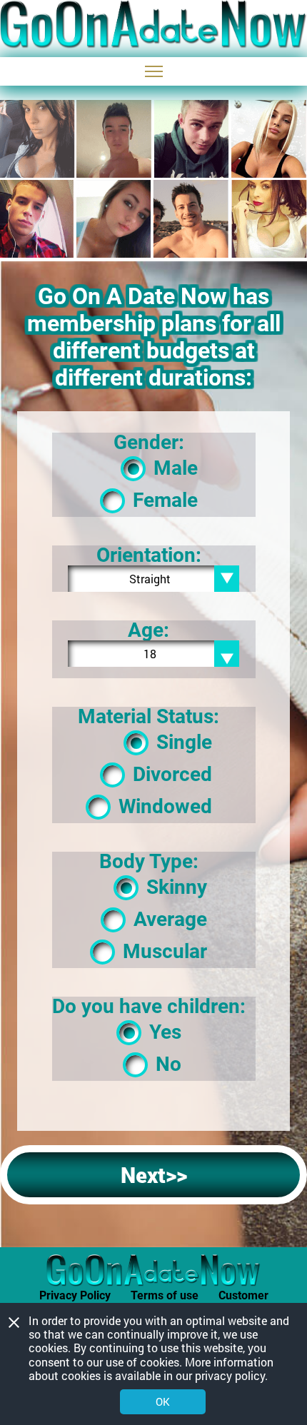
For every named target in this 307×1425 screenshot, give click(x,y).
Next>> (154, 1175)
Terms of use (164, 1295)
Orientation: (148, 555)
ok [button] (163, 1401)
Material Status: (148, 717)
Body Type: (148, 862)
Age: (148, 630)
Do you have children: (149, 1007)
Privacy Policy (75, 1295)
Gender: (149, 443)
